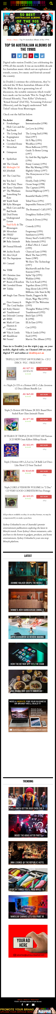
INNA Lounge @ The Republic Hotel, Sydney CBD (33, 862)
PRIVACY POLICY (35, 1000)
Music (15, 39)
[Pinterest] (31, 55)
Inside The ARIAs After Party (28, 835)
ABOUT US (19, 1000)
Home (9, 39)
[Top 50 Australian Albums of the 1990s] (13, 55)
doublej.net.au (36, 352)
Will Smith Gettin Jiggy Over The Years (29, 808)
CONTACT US (26, 1000)
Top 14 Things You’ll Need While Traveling (31, 889)
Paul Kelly (12, 224)
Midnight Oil (13, 167)
